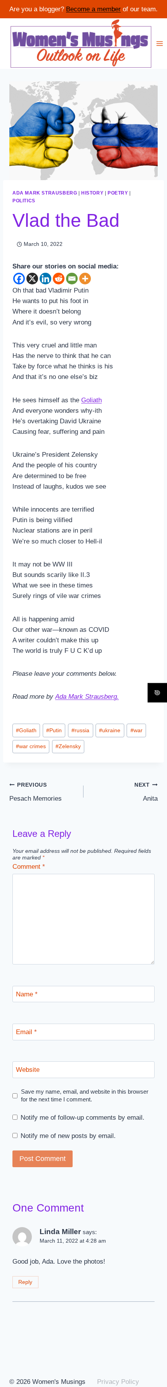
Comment (28, 866)
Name (27, 994)
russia (80, 730)
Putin (54, 730)
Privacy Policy (118, 1381)
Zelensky (68, 746)
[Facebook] (19, 278)
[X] (32, 278)
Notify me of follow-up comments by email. (82, 1117)
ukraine (109, 730)
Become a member (93, 9)
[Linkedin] (45, 278)
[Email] (72, 278)
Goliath (91, 400)
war (136, 730)
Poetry (118, 193)
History (92, 193)
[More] (85, 278)
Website (28, 1069)
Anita (146, 792)
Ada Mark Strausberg (44, 193)
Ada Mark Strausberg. (87, 696)
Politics (23, 200)
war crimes (31, 746)
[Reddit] (58, 278)
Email (26, 1032)
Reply (25, 1282)
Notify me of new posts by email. (68, 1136)
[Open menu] (160, 43)
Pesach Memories (35, 792)
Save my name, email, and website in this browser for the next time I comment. (84, 1095)
